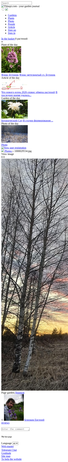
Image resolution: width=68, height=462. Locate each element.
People (11, 24)
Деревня (19, 392)
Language (6, 443)
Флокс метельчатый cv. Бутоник (37, 74)
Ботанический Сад (11, 120)
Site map (5, 456)
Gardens (12, 15)
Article (11, 27)
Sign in (11, 33)
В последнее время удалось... (29, 94)
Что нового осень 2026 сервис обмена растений (28, 92)
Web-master (7, 446)
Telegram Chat (9, 450)
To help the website (11, 459)
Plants (11, 18)
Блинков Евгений (34, 419)
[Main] (3, 151)
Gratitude (6, 453)
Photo (11, 21)
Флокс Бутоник (10, 74)
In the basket (8, 38)
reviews (5, 422)
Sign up (12, 30)
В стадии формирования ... (38, 120)
